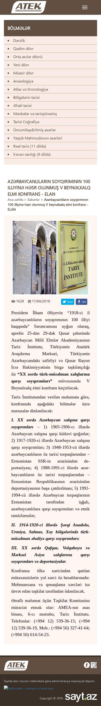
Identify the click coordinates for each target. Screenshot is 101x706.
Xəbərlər (33, 199)
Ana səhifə (15, 199)
